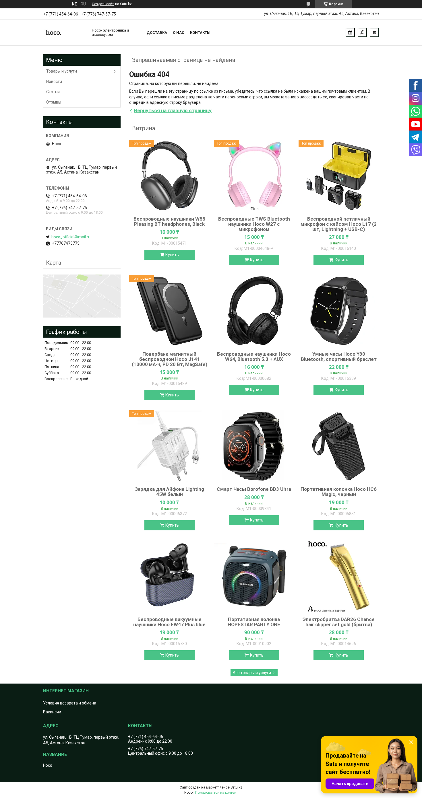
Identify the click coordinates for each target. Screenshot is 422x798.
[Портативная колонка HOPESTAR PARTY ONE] (254, 576)
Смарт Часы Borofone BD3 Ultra (254, 489)
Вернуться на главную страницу (173, 110)
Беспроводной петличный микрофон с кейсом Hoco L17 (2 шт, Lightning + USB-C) (339, 224)
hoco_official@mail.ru (70, 237)
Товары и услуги (61, 71)
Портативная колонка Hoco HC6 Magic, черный (339, 491)
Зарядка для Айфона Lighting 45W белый (169, 491)
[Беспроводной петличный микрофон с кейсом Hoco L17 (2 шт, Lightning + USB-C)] (339, 176)
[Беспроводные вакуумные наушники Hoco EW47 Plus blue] (169, 576)
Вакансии (52, 712)
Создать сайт (103, 4)
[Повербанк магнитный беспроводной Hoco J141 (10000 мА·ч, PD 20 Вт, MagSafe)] (169, 311)
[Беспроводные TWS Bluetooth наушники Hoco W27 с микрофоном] (254, 176)
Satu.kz (236, 787)
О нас (178, 32)
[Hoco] (64, 32)
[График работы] (350, 32)
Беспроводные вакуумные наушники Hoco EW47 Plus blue (169, 622)
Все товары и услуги (252, 672)
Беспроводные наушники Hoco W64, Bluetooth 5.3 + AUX (254, 356)
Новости (54, 81)
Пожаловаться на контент (216, 793)
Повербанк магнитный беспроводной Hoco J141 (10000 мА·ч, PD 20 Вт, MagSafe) (169, 359)
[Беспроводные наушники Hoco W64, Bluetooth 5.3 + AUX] (254, 311)
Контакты (200, 32)
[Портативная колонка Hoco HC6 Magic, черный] (339, 446)
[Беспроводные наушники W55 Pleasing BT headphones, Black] (169, 176)
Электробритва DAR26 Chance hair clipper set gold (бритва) (339, 622)
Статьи (53, 91)
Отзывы (53, 102)
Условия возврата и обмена (69, 703)
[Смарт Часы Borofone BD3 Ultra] (254, 446)
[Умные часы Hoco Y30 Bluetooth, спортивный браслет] (339, 311)
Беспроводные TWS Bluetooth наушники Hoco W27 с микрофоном (254, 224)
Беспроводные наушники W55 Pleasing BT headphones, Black (169, 221)
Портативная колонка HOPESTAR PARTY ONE (254, 622)
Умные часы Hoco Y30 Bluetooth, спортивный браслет (339, 356)
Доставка (157, 32)
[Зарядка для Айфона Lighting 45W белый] (169, 446)
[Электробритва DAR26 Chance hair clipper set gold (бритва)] (339, 576)
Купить (172, 254)
